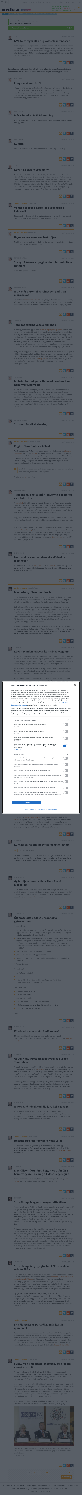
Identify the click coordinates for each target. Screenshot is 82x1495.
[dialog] (41, 747)
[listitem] (41, 720)
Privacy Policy (52, 809)
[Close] (76, 685)
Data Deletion (29, 809)
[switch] (65, 724)
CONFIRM (26, 802)
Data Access (41, 809)
